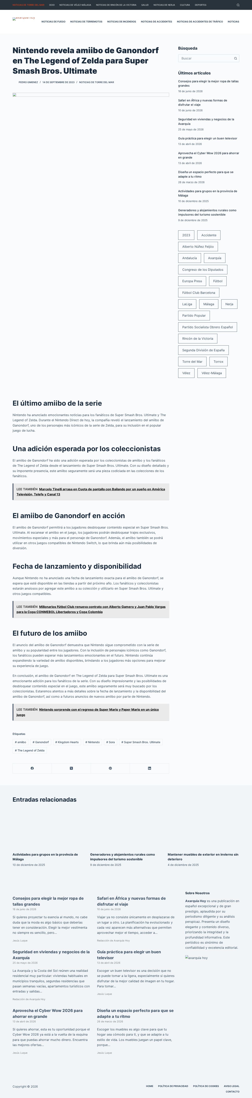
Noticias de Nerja (164, 5)
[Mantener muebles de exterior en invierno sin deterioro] (203, 828)
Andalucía (189, 258)
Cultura (185, 5)
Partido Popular (194, 315)
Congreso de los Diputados (202, 270)
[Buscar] (238, 5)
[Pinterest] (110, 768)
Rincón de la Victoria (197, 338)
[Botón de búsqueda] (235, 58)
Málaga (208, 304)
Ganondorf (41, 742)
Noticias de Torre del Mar (28, 5)
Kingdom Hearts (67, 742)
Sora (110, 742)
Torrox (218, 362)
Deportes (200, 5)
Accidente (208, 235)
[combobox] (205, 58)
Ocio (52, 5)
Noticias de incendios (121, 21)
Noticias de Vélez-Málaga (75, 5)
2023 (186, 235)
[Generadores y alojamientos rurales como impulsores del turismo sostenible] (126, 828)
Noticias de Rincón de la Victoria (116, 5)
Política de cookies (206, 1086)
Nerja (229, 304)
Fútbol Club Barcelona (198, 293)
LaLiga (187, 304)
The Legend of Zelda (29, 750)
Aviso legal (231, 1086)
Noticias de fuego (53, 21)
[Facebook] (32, 768)
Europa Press (192, 281)
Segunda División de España (203, 350)
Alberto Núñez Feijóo (198, 247)
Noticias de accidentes (156, 21)
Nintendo (92, 742)
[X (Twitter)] (71, 768)
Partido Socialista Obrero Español (207, 327)
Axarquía (214, 258)
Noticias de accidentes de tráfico (200, 21)
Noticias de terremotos (86, 21)
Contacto (232, 1091)
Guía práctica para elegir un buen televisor (207, 138)
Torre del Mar (192, 362)
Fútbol (217, 281)
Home (149, 1086)
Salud (145, 5)
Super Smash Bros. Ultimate (140, 742)
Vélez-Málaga (212, 373)
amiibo (20, 742)
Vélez (186, 373)
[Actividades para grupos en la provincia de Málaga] (48, 828)
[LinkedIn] (149, 768)
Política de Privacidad (173, 1086)
